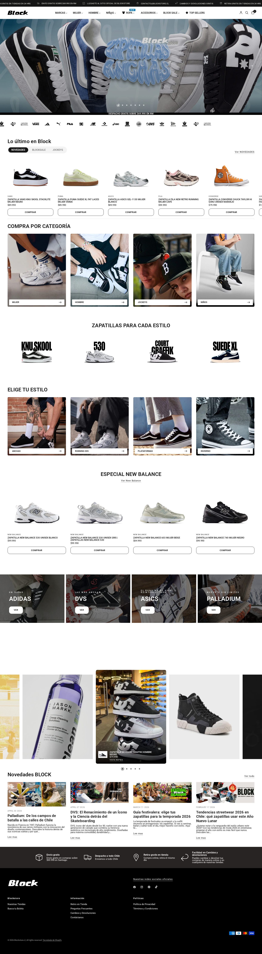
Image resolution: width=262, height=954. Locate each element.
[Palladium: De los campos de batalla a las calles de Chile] (37, 794)
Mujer (15, 302)
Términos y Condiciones (145, 908)
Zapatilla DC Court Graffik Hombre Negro (131, 753)
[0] (252, 13)
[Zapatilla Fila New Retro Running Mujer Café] (181, 175)
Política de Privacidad (144, 904)
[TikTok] (158, 887)
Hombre (79, 302)
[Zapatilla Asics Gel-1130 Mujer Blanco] (131, 175)
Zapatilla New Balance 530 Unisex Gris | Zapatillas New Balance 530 (94, 539)
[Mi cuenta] (241, 13)
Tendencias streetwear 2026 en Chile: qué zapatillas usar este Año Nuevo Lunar (225, 816)
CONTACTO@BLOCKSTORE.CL (108, 3)
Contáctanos (77, 917)
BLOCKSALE (39, 149)
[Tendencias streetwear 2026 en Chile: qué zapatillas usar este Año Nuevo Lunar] (225, 792)
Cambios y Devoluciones (83, 913)
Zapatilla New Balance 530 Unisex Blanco (33, 538)
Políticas (138, 898)
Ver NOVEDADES (244, 152)
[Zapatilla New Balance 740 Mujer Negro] (225, 509)
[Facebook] (136, 887)
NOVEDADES (18, 149)
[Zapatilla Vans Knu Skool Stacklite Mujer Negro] (30, 175)
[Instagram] (144, 887)
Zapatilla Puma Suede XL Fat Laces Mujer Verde (78, 200)
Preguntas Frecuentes (81, 908)
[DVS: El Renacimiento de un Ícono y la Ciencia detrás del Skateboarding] (100, 792)
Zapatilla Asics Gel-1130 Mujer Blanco (126, 200)
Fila (160, 196)
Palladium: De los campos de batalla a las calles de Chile (32, 818)
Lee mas (12, 837)
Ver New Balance (131, 480)
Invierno (205, 451)
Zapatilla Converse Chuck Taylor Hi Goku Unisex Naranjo (230, 200)
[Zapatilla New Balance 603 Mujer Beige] (162, 509)
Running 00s (82, 451)
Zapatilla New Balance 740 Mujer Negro (220, 538)
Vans (10, 196)
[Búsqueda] (247, 13)
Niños (204, 302)
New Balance (14, 535)
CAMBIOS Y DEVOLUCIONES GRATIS (149, 3)
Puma (60, 196)
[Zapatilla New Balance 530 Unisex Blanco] (37, 509)
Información (77, 898)
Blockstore (14, 898)
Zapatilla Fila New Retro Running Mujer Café (178, 200)
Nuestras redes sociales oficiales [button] (153, 879)
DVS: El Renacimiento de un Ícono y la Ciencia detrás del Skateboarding (99, 816)
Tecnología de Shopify (52, 940)
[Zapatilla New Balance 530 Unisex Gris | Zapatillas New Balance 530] (100, 509)
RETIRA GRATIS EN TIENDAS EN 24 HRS (195, 3)
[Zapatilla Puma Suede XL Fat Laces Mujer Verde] (81, 175)
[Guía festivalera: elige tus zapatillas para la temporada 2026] (162, 792)
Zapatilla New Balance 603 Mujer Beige (156, 538)
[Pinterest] (151, 887)
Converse (213, 196)
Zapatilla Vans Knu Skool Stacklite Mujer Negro (29, 200)
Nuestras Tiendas (16, 904)
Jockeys (58, 149)
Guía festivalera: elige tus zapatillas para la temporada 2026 (162, 814)
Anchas (16, 451)
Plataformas (145, 451)
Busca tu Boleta (16, 908)
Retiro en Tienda (79, 904)
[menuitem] (62, 13)
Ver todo (249, 776)
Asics (111, 196)
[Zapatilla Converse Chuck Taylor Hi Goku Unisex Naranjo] (231, 175)
